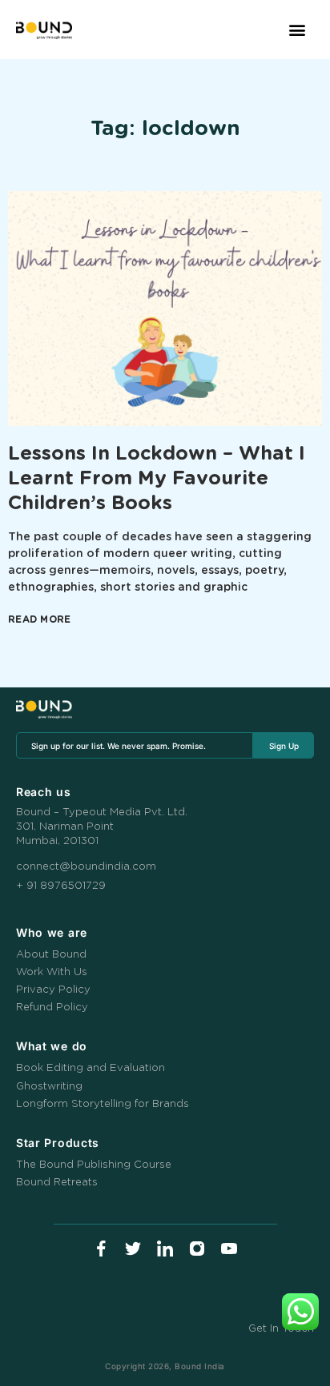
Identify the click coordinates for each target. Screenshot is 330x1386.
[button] (297, 30)
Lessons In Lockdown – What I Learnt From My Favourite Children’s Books (156, 478)
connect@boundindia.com (86, 867)
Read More (39, 619)
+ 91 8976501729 (61, 886)
